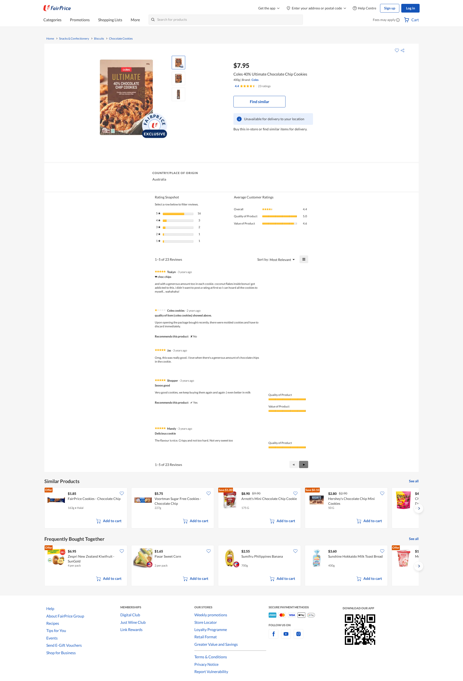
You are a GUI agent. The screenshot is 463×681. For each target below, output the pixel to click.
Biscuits (99, 38)
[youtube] (286, 636)
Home (50, 38)
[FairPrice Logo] (57, 8)
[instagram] (298, 636)
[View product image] (178, 62)
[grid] (231, 508)
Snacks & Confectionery (74, 38)
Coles (255, 80)
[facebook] (273, 636)
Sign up (389, 8)
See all (414, 481)
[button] (398, 20)
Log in (410, 8)
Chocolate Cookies (121, 38)
